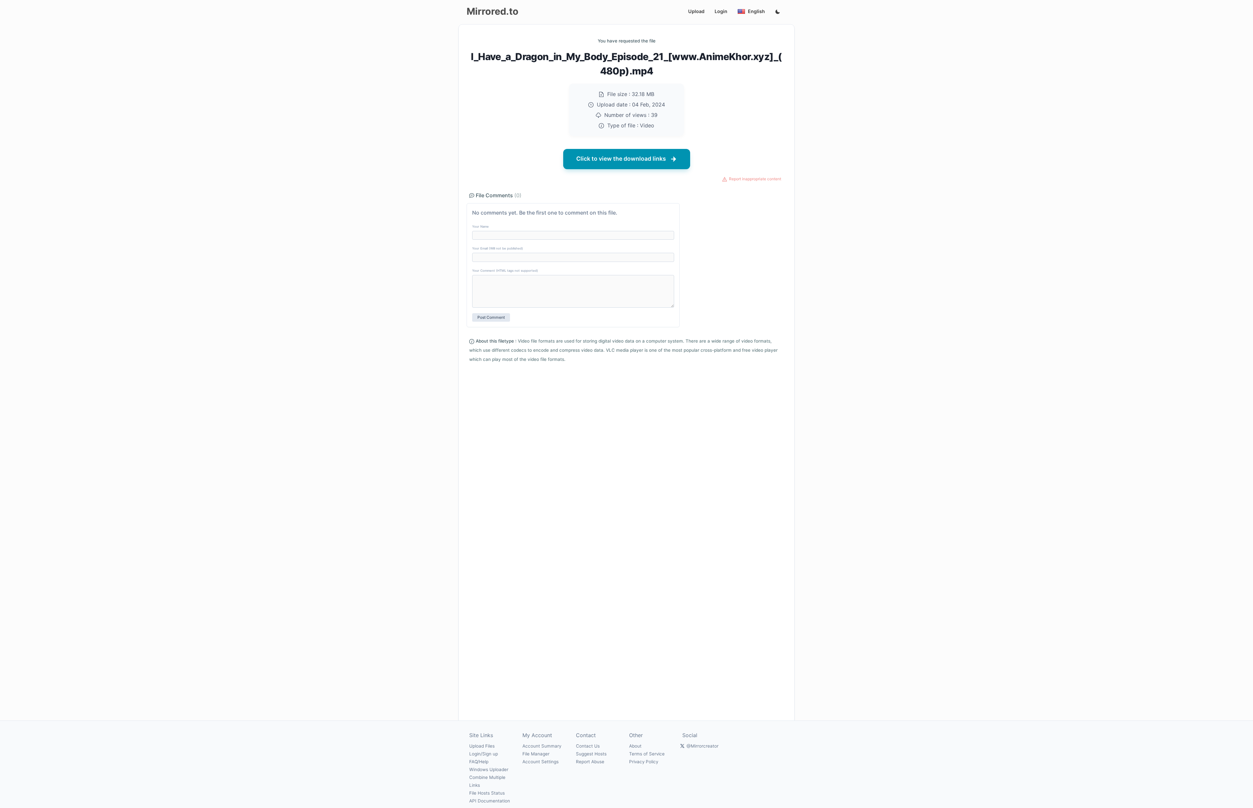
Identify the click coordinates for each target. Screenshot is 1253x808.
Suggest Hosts (591, 753)
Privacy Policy (643, 761)
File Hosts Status (487, 793)
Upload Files (482, 746)
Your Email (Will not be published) (497, 248)
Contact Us (588, 746)
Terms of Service (647, 753)
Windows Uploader (488, 769)
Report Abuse (590, 761)
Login (721, 11)
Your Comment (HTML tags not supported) (505, 270)
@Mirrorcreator (703, 746)
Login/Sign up (483, 753)
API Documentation (489, 800)
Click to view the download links (621, 158)
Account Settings (540, 761)
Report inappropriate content (755, 178)
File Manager (535, 753)
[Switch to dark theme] (777, 12)
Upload (696, 11)
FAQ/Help (478, 761)
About (635, 746)
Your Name (480, 226)
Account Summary (541, 746)
